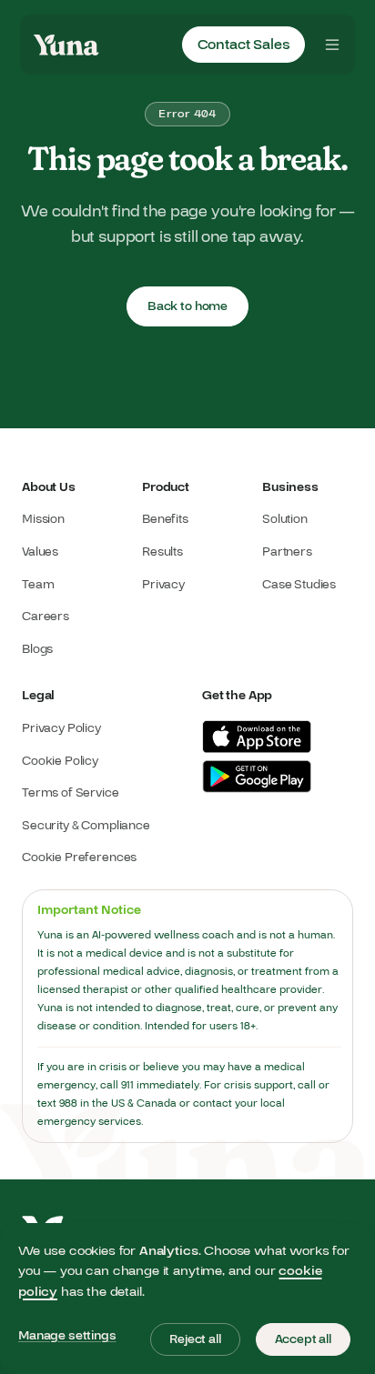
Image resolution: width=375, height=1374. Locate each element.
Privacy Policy (61, 728)
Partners (287, 552)
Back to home (187, 306)
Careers (45, 617)
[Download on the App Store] (256, 736)
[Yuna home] (66, 45)
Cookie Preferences (79, 858)
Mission (43, 519)
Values (40, 552)
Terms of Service (70, 793)
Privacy (163, 585)
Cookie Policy (60, 761)
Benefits (165, 519)
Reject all (194, 1339)
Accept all (303, 1339)
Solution (285, 519)
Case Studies (299, 585)
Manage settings (67, 1336)
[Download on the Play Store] (256, 776)
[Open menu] (332, 44)
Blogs (37, 649)
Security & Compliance (86, 826)
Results (162, 552)
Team (38, 585)
